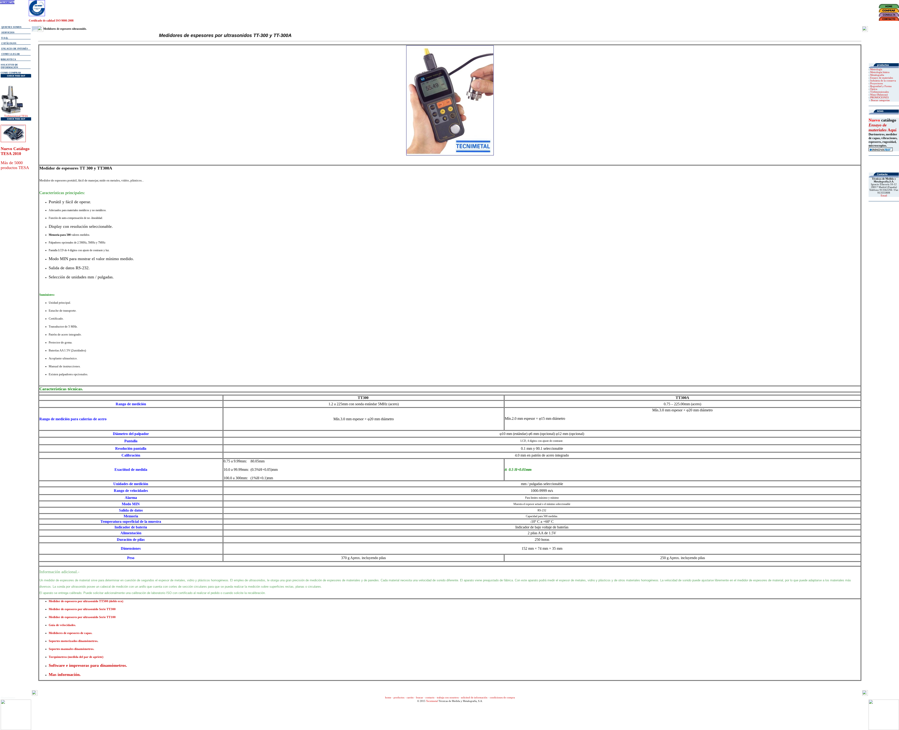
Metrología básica (879, 72)
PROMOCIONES (879, 97)
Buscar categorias (880, 100)
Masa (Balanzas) (879, 94)
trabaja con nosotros (448, 697)
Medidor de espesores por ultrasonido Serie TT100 (82, 617)
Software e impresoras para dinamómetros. (88, 665)
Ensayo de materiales (881, 77)
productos (399, 697)
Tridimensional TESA (16, 115)
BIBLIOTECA (8, 59)
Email (884, 195)
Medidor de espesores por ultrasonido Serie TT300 (82, 609)
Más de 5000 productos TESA (15, 165)
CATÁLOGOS (8, 43)
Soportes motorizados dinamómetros (73, 641)
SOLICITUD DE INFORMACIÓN (9, 66)
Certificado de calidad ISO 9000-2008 (51, 20)
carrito (410, 697)
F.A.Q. (4, 38)
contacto (430, 697)
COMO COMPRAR (11, 72)
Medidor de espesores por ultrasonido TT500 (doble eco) (86, 601)
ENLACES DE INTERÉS (14, 48)
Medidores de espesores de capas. (70, 633)
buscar (419, 697)
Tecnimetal (432, 701)
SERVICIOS (8, 32)
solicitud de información (474, 697)
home (388, 697)
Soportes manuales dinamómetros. (71, 649)
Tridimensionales (879, 91)
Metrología (876, 69)
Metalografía (877, 75)
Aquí (891, 130)
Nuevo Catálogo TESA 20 (15, 151)
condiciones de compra (502, 697)
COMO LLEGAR (10, 54)
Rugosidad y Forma (881, 86)
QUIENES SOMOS (11, 27)
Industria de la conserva (883, 80)
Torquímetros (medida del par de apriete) (76, 657)
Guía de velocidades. (62, 625)
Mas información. (65, 674)
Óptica (873, 89)
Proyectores (876, 83)
